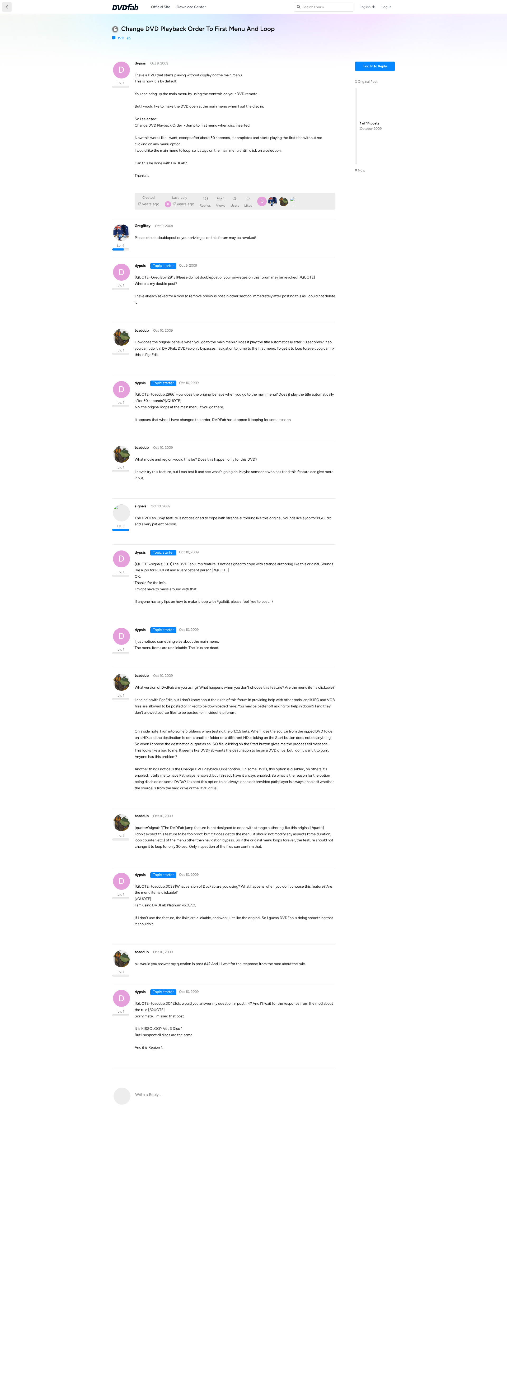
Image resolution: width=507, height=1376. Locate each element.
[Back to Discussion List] (7, 7)
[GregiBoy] (273, 201)
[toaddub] (283, 201)
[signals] (294, 201)
